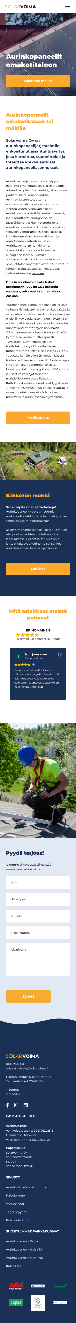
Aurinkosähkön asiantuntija (26, 1187)
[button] (67, 6)
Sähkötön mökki (38, 81)
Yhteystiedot (15, 1204)
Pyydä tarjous (38, 417)
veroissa (38, 273)
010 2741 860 (15, 1064)
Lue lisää (38, 569)
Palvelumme (15, 1195)
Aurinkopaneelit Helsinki (24, 1249)
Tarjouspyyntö (16, 1212)
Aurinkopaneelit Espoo (22, 1241)
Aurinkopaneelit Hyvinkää (25, 1257)
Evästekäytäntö (17, 1220)
